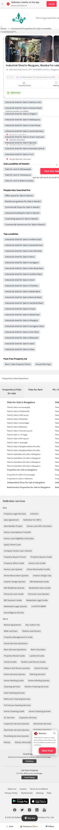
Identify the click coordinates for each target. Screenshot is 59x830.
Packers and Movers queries (17, 668)
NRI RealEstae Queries (14, 587)
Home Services (41, 668)
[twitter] (22, 810)
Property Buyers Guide (41, 556)
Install (52, 4)
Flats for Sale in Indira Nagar (18, 423)
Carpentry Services (28, 717)
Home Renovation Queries (16, 575)
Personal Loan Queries (38, 594)
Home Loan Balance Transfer (17, 532)
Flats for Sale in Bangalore (21, 402)
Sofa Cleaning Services (14, 692)
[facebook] (15, 810)
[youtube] (44, 810)
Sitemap (40, 793)
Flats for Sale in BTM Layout (18, 438)
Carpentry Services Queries (16, 723)
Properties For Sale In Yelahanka (20, 478)
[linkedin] (37, 810)
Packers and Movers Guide (33, 661)
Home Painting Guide (14, 680)
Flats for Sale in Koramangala (18, 407)
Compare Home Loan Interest (18, 550)
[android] (20, 801)
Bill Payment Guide (13, 600)
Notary (7, 742)
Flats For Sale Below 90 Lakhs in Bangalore (23, 466)
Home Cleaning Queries (40, 711)
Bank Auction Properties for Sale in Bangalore (28, 487)
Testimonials (27, 793)
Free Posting (29, 777)
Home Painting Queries (38, 680)
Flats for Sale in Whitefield (17, 419)
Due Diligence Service (14, 612)
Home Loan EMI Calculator (39, 526)
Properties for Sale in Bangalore (22, 469)
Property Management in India (18, 637)
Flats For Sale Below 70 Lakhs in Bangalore (23, 458)
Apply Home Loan (12, 544)
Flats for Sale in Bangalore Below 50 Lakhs (23, 450)
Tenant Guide (10, 661)
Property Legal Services (15, 513)
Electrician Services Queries (16, 729)
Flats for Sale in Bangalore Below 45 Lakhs (23, 446)
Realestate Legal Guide (37, 600)
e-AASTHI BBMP (38, 606)
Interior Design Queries (14, 581)
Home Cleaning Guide (14, 711)
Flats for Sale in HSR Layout (18, 415)
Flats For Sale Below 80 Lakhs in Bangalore (23, 462)
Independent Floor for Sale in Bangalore (26, 482)
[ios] (38, 801)
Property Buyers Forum (15, 556)
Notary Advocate (23, 742)
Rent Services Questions (15, 649)
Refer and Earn (11, 631)
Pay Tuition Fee (32, 624)
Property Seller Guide (14, 563)
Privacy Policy (11, 793)
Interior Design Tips (42, 575)
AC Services (9, 717)
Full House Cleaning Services (17, 705)
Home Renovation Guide (38, 569)
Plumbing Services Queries (16, 736)
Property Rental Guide (14, 655)
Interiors (34, 513)
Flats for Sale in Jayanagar (17, 442)
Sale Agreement (11, 519)
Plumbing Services (42, 729)
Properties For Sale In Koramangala (21, 475)
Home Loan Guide (37, 563)
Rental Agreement (12, 624)
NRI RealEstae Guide (39, 581)
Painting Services (37, 674)
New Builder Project (13, 526)
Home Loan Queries (13, 569)
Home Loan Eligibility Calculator (19, 538)
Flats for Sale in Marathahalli (18, 411)
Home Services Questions (16, 643)
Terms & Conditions (39, 788)
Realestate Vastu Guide (40, 587)
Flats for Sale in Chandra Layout (19, 431)
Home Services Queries (14, 674)
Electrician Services (42, 723)
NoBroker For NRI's (32, 519)
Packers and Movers (31, 631)
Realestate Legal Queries (15, 606)
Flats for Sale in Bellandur (17, 427)
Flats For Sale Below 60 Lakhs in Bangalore (23, 454)
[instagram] (29, 810)
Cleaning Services (12, 686)
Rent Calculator (38, 649)
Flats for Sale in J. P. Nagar (17, 434)
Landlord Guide (36, 655)
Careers (23, 788)
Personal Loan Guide (13, 594)
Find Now (29, 761)
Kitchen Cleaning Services (36, 686)
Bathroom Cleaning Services (17, 699)
